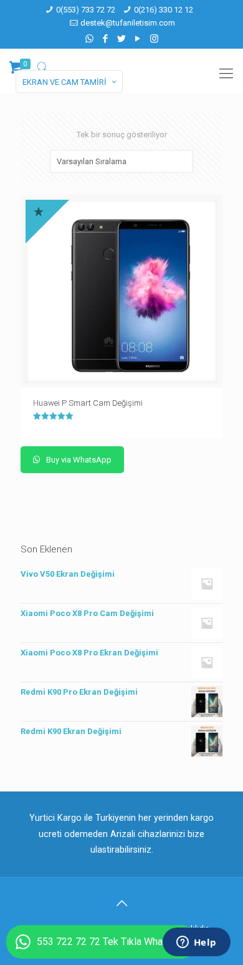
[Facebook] (105, 38)
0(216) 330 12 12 (163, 9)
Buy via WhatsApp (78, 459)
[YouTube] (138, 38)
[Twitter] (121, 38)
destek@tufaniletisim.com (127, 22)
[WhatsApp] (89, 38)
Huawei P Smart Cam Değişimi (88, 403)
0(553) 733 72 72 (85, 9)
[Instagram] (154, 38)
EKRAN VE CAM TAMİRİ (64, 82)
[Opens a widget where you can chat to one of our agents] (196, 943)
